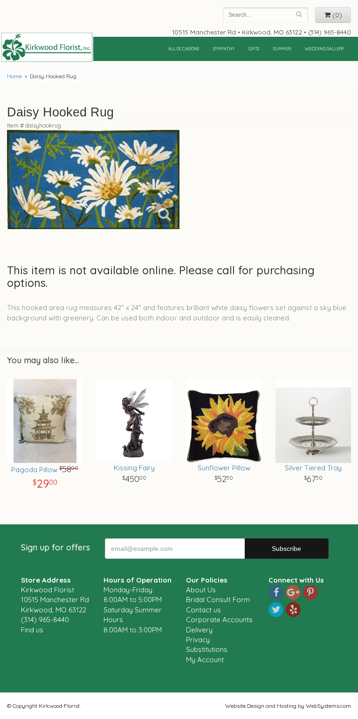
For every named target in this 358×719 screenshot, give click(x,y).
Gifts (253, 48)
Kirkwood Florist (46, 47)
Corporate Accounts (219, 619)
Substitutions (206, 649)
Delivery (199, 629)
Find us (32, 629)
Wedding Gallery (324, 48)
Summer (282, 48)
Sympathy (223, 48)
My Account (205, 659)
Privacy (198, 639)
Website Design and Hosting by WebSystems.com (288, 705)
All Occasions (183, 48)
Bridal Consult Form (218, 599)
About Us (201, 589)
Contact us (203, 609)
